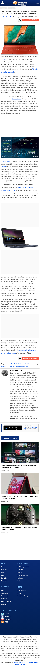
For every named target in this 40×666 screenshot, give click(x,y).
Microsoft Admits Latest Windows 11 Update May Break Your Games (18, 467)
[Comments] (20, 20)
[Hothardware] (20, 3)
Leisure (20, 578)
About (3, 590)
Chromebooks (16, 99)
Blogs (3, 575)
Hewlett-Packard (6, 161)
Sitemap (4, 581)
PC (17, 364)
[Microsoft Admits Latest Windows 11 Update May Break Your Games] (20, 452)
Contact (4, 599)
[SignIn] (4, 2)
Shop (19, 593)
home (3, 8)
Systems (20, 570)
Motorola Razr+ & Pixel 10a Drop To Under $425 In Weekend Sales (19, 497)
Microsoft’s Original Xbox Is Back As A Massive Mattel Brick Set (19, 528)
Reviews (4, 570)
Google (13, 364)
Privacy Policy (6, 601)
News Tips (5, 596)
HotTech (4, 604)
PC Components (23, 567)
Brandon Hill (16, 371)
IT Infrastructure (22, 575)
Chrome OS (23, 364)
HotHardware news (30, 427)
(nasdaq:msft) (15, 366)
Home (3, 567)
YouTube (8, 619)
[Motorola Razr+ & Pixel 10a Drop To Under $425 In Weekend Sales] (20, 483)
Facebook (8, 616)
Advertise (4, 593)
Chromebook (32, 364)
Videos (19, 581)
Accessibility (21, 590)
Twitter (7, 614)
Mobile (19, 572)
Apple (8, 364)
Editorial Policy (22, 596)
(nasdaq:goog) (25, 366)
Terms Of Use (20, 665)
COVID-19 (4, 59)
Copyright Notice (32, 662)
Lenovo (3, 167)
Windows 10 (5, 366)
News (11, 8)
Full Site (4, 578)
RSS (6, 622)
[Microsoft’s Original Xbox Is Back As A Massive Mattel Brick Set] (20, 514)
